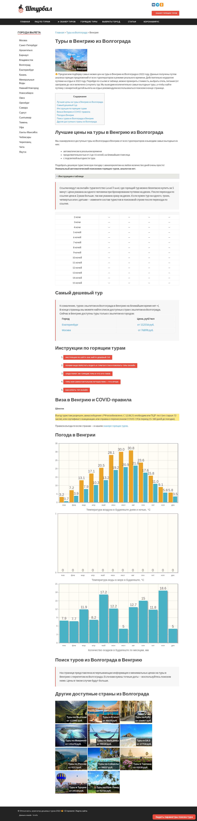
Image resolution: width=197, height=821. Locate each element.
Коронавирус (151, 22)
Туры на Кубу (143, 717)
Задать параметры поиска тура (174, 817)
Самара (23, 107)
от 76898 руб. (145, 330)
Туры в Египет (111, 717)
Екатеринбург (70, 324)
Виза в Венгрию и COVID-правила (73, 111)
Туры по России (77, 763)
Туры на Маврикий (76, 740)
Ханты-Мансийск (28, 132)
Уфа (21, 127)
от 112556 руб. (145, 324)
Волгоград (24, 64)
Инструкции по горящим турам (72, 108)
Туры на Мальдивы (108, 740)
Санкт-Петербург (28, 45)
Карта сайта (81, 811)
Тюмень (23, 122)
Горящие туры (88, 22)
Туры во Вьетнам (77, 717)
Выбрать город (111, 22)
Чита (21, 147)
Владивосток (26, 60)
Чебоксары (25, 137)
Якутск (22, 151)
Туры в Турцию (78, 787)
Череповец (25, 142)
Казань (23, 74)
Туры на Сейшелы (108, 763)
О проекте (69, 811)
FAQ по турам (42, 22)
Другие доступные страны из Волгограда (77, 121)
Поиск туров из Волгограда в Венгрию (75, 118)
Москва (66, 330)
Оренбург (24, 102)
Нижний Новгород (29, 88)
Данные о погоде (25, 815)
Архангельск (25, 50)
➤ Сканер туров (67, 22)
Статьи (132, 22)
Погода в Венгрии (65, 115)
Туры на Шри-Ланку (107, 787)
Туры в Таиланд (142, 763)
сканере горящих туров (115, 425)
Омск (22, 97)
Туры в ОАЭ (143, 740)
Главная (25, 22)
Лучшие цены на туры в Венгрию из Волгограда (80, 102)
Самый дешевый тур (67, 105)
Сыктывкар (25, 117)
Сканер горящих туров (166, 13)
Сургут (22, 112)
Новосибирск (26, 92)
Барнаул (23, 55)
